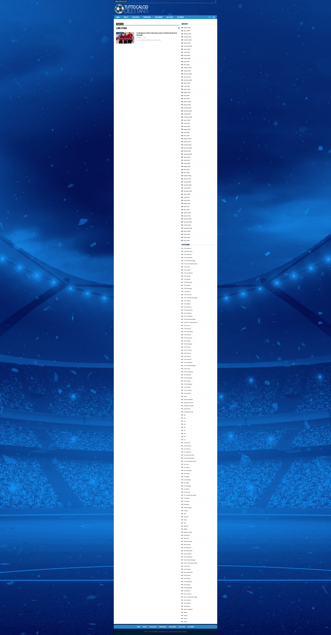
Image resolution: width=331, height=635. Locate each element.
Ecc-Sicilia (186, 489)
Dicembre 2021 (187, 182)
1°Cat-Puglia (187, 285)
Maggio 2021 (187, 203)
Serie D (126, 17)
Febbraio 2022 (187, 176)
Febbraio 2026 (187, 34)
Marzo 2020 (187, 240)
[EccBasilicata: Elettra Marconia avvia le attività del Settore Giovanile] (125, 38)
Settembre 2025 (188, 46)
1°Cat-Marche (187, 276)
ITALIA (185, 520)
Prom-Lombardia (188, 572)
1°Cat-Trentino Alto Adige (190, 298)
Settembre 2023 (188, 117)
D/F (184, 430)
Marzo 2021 (186, 209)
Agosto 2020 (187, 231)
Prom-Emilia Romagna (189, 560)
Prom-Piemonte (188, 581)
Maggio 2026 (187, 27)
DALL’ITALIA (170, 17)
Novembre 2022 (188, 148)
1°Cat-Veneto (187, 304)
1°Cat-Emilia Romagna (189, 261)
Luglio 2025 (187, 52)
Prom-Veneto (187, 603)
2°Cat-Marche (187, 335)
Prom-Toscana (187, 594)
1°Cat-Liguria (187, 270)
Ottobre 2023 (187, 114)
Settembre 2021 (188, 191)
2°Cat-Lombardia (188, 331)
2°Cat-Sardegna (188, 344)
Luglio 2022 (187, 160)
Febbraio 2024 (187, 101)
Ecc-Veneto (186, 501)
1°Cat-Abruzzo (187, 248)
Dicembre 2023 (187, 108)
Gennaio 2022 (187, 179)
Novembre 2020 (188, 222)
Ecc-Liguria (187, 467)
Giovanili (186, 517)
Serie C (185, 618)
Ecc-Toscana (187, 492)
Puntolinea (184, 631)
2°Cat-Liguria (187, 328)
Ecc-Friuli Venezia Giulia (190, 461)
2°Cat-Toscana (188, 350)
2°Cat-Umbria (187, 353)
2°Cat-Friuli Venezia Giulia (190, 322)
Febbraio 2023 (187, 139)
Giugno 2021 (187, 200)
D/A (185, 415)
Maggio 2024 (187, 92)
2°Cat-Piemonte (188, 338)
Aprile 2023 (187, 132)
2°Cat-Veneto (187, 356)
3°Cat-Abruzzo (188, 359)
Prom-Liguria (187, 569)
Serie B (185, 615)
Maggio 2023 (187, 129)
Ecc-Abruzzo (187, 443)
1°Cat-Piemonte (188, 282)
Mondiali (186, 526)
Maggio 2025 (187, 58)
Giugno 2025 (187, 55)
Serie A (185, 612)
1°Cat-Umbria (187, 301)
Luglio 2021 (187, 197)
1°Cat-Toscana (187, 294)
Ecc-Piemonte (187, 480)
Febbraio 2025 (187, 68)
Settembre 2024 (188, 80)
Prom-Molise (187, 578)
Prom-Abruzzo (187, 547)
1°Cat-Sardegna (188, 288)
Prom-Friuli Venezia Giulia (190, 563)
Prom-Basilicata (188, 551)
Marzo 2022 (187, 172)
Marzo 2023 (187, 135)
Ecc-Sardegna (187, 486)
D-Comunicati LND (188, 412)
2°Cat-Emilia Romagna (190, 319)
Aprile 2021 (186, 206)
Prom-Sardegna (188, 588)
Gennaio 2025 (187, 71)
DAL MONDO (180, 17)
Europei (186, 510)
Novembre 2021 (187, 185)
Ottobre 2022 (187, 151)
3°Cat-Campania (188, 362)
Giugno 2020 (187, 237)
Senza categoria (188, 609)
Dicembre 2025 (187, 37)
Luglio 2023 (187, 123)
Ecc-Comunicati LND (189, 455)
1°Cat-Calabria (187, 254)
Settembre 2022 (188, 154)
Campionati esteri (188, 402)
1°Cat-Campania (188, 257)
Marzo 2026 (187, 31)
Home (117, 17)
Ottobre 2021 (187, 188)
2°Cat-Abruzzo (187, 307)
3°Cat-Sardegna (188, 384)
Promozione (147, 17)
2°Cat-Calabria (188, 313)
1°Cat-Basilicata (188, 251)
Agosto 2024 (187, 83)
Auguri (185, 396)
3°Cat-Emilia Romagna (190, 365)
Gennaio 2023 (187, 142)
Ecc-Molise (186, 477)
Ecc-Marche (186, 473)
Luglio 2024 (187, 86)
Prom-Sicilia (187, 591)
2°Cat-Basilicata (188, 310)
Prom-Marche (187, 575)
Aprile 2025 (186, 61)
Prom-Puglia (187, 585)
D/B (185, 418)
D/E (184, 427)
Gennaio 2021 (187, 216)
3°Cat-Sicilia (187, 387)
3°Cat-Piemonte (188, 378)
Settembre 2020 (188, 228)
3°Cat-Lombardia (188, 372)
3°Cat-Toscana (188, 390)
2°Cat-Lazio (187, 325)
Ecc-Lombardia (188, 470)
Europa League (188, 507)
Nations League (188, 532)
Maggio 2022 (187, 166)
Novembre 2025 (188, 40)
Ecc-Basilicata (120, 33)
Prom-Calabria (187, 554)
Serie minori (158, 17)
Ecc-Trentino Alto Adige (190, 495)
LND (185, 523)
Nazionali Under (188, 541)
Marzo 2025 (187, 65)
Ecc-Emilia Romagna (189, 458)
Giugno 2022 (187, 163)
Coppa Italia (187, 409)
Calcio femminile (188, 399)
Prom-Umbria (187, 600)
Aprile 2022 (186, 169)
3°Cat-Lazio (187, 369)
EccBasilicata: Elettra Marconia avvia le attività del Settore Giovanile (156, 34)
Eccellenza (135, 17)
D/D (185, 424)
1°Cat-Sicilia (187, 291)
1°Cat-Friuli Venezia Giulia (190, 264)
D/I (184, 439)
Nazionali (186, 538)
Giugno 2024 (187, 89)
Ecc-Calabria (187, 449)
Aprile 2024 (187, 95)
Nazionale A (187, 535)
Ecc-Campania (187, 452)
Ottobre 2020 (187, 225)
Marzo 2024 (187, 98)
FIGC (185, 513)
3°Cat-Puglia (187, 381)
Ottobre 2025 (187, 43)
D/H (185, 436)
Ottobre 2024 (187, 77)
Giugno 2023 (187, 126)
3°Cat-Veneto (187, 393)
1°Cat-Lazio (187, 267)
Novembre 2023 (188, 111)
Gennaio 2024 (187, 105)
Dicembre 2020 (187, 219)
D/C (185, 421)
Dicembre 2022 (187, 145)
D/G (185, 433)
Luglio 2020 (187, 234)
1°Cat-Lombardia (188, 273)
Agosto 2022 (187, 157)
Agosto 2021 (187, 194)
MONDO (185, 529)
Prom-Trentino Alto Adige (190, 597)
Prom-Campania (188, 557)
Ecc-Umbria (187, 498)
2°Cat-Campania (188, 316)
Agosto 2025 (187, 49)
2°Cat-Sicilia (187, 347)
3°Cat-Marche (187, 375)
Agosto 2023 (187, 120)
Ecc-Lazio (186, 464)
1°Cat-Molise (187, 279)
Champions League (189, 405)
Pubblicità (171, 631)
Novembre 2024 (188, 74)
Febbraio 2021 (187, 213)
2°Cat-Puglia (187, 341)
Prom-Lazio (187, 566)
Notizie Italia (187, 544)
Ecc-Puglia (186, 483)
